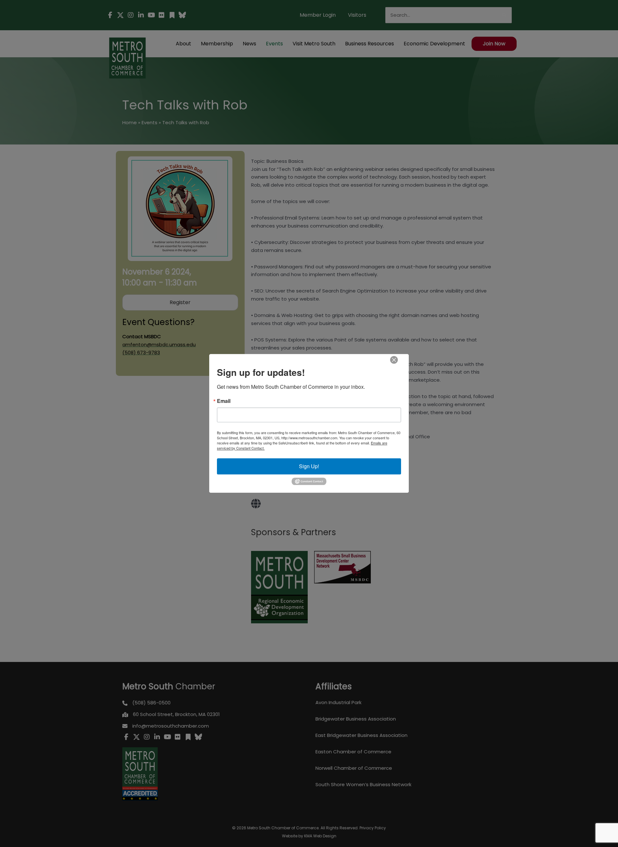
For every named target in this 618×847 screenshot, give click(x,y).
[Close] (394, 360)
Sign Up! (309, 466)
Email (223, 401)
